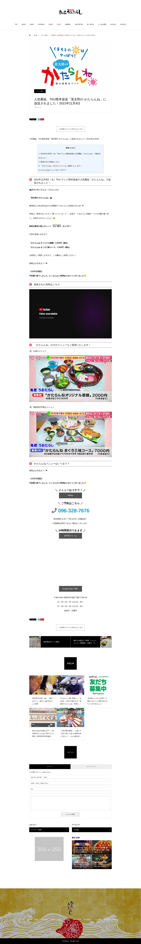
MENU (32, 24)
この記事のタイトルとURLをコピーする (70, 129)
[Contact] (74, 925)
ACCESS (113, 24)
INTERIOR (41, 24)
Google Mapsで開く (70, 589)
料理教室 (67, 24)
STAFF (51, 24)
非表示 (72, 148)
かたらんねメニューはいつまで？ (52, 170)
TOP (16, 24)
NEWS (24, 24)
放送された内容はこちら (49, 162)
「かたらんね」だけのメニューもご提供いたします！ (60, 166)
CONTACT (123, 24)
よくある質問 (102, 24)
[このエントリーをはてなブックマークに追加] (39, 120)
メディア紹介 (39, 91)
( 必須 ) (39, 777)
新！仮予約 (90, 24)
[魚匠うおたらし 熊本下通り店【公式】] (70, 12)
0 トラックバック (91, 766)
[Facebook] (70, 925)
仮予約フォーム (70, 536)
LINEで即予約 (79, 24)
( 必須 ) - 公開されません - (40, 783)
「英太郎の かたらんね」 (39, 198)
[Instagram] (67, 925)
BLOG (59, 24)
